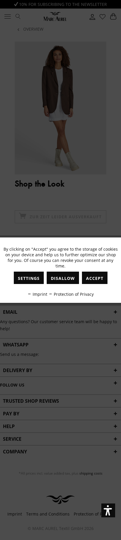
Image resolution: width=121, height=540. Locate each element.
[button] (108, 510)
